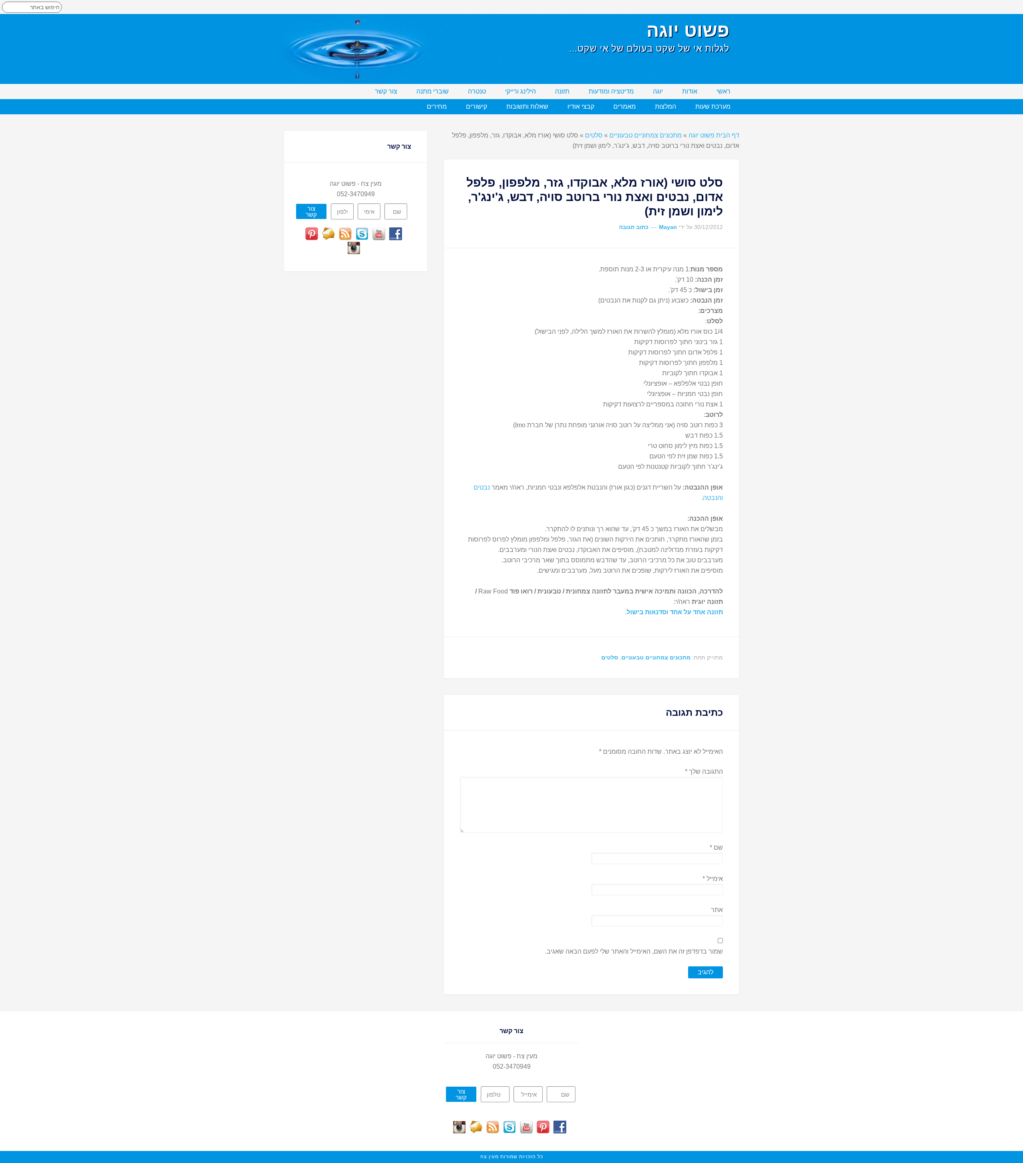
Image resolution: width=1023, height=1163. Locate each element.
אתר (717, 909)
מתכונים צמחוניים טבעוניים (645, 135)
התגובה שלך (704, 771)
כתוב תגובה (634, 227)
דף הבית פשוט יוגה (714, 135)
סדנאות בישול (647, 612)
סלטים (594, 135)
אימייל (713, 878)
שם (716, 847)
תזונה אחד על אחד (696, 612)
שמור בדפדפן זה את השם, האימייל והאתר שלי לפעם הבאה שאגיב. (634, 951)
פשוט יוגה (688, 30)
